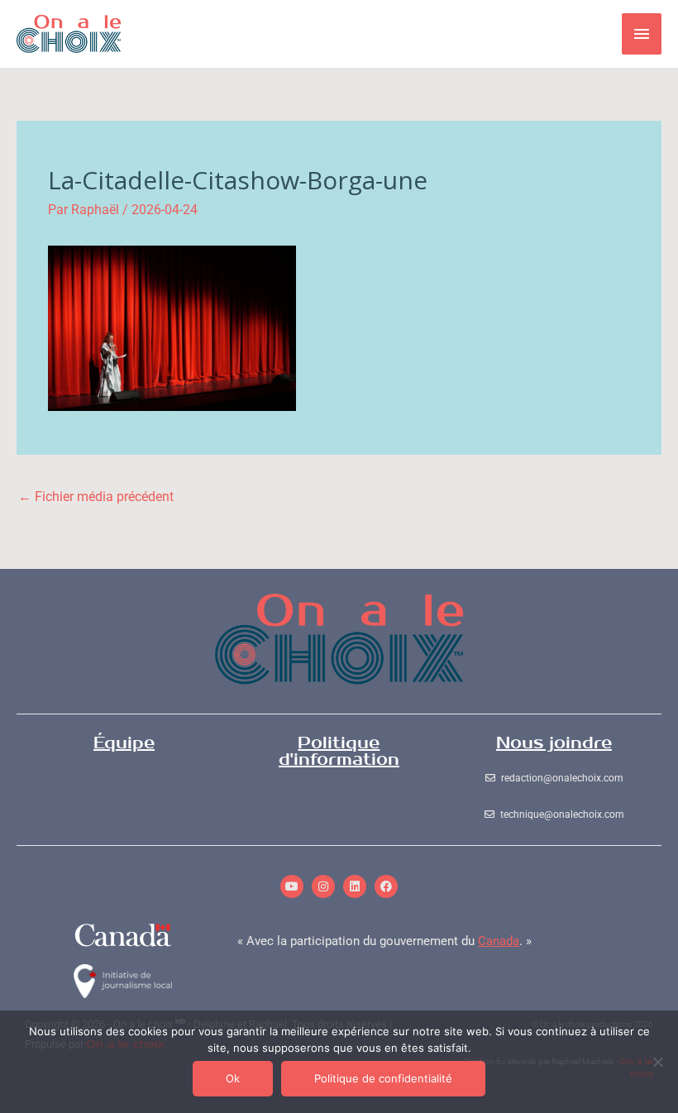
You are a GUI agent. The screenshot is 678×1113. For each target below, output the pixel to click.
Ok (233, 1078)
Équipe (124, 743)
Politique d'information (339, 751)
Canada (498, 941)
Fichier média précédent (96, 496)
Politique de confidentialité (383, 1078)
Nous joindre (554, 743)
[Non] (657, 1061)
